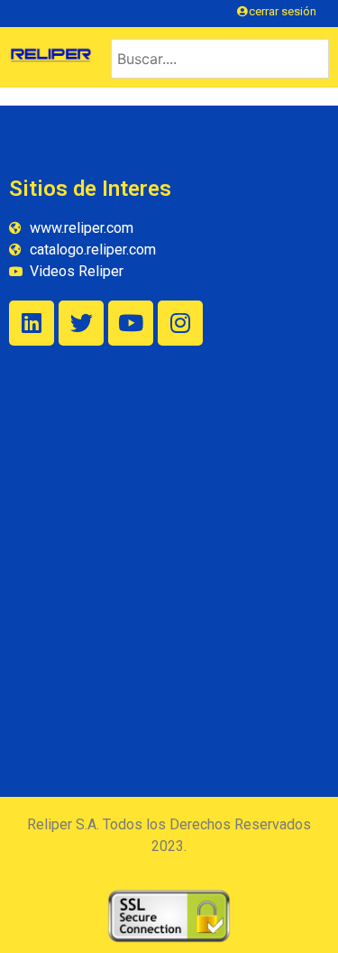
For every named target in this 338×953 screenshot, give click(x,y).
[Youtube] (130, 323)
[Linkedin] (31, 323)
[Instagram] (180, 323)
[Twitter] (81, 323)
